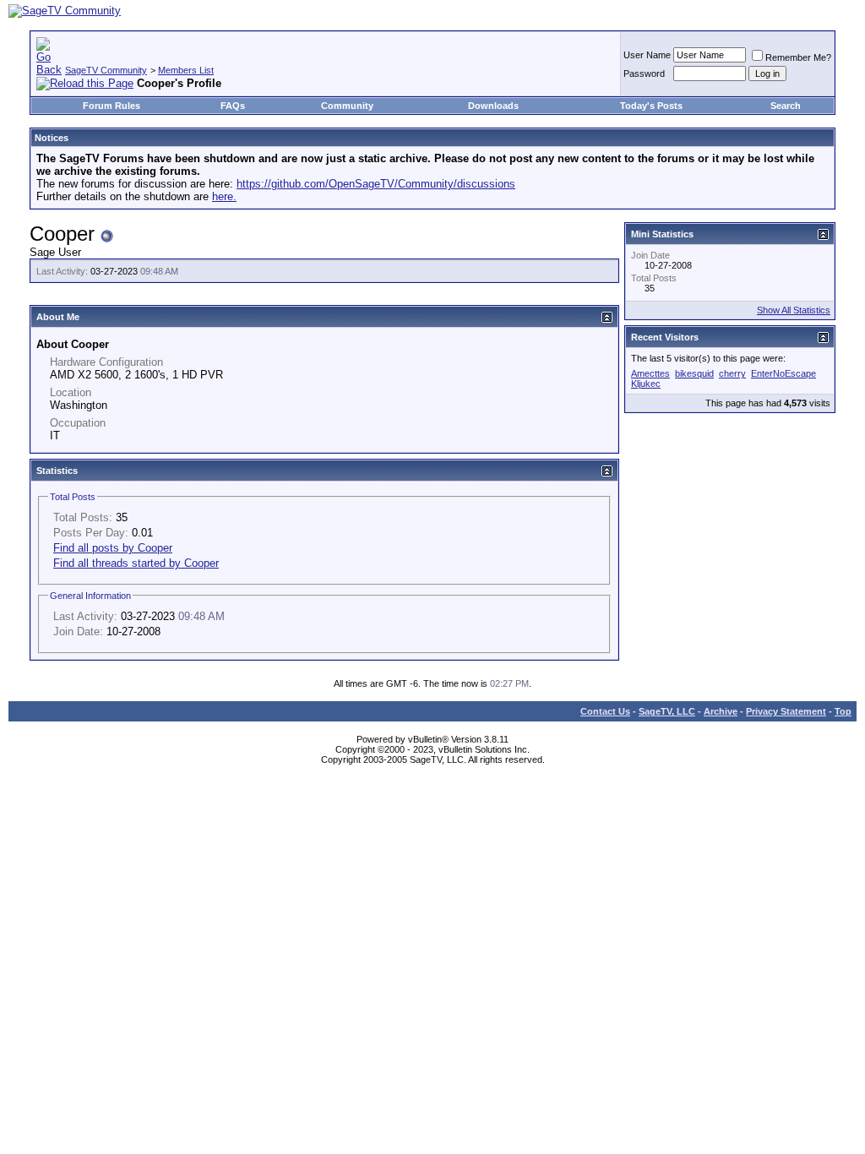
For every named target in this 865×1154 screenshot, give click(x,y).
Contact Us (605, 711)
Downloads (493, 106)
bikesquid (694, 373)
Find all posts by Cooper (112, 548)
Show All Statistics (793, 310)
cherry (732, 373)
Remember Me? (798, 57)
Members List (186, 70)
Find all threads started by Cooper (136, 563)
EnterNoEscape (783, 373)
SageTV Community (106, 70)
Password (644, 73)
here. (224, 196)
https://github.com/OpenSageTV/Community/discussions (376, 183)
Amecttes (650, 373)
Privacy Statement (786, 711)
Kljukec (646, 383)
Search (785, 106)
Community (347, 106)
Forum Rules (111, 106)
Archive (720, 711)
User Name (647, 55)
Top (843, 711)
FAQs (232, 106)
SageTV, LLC (667, 711)
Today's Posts (651, 106)
